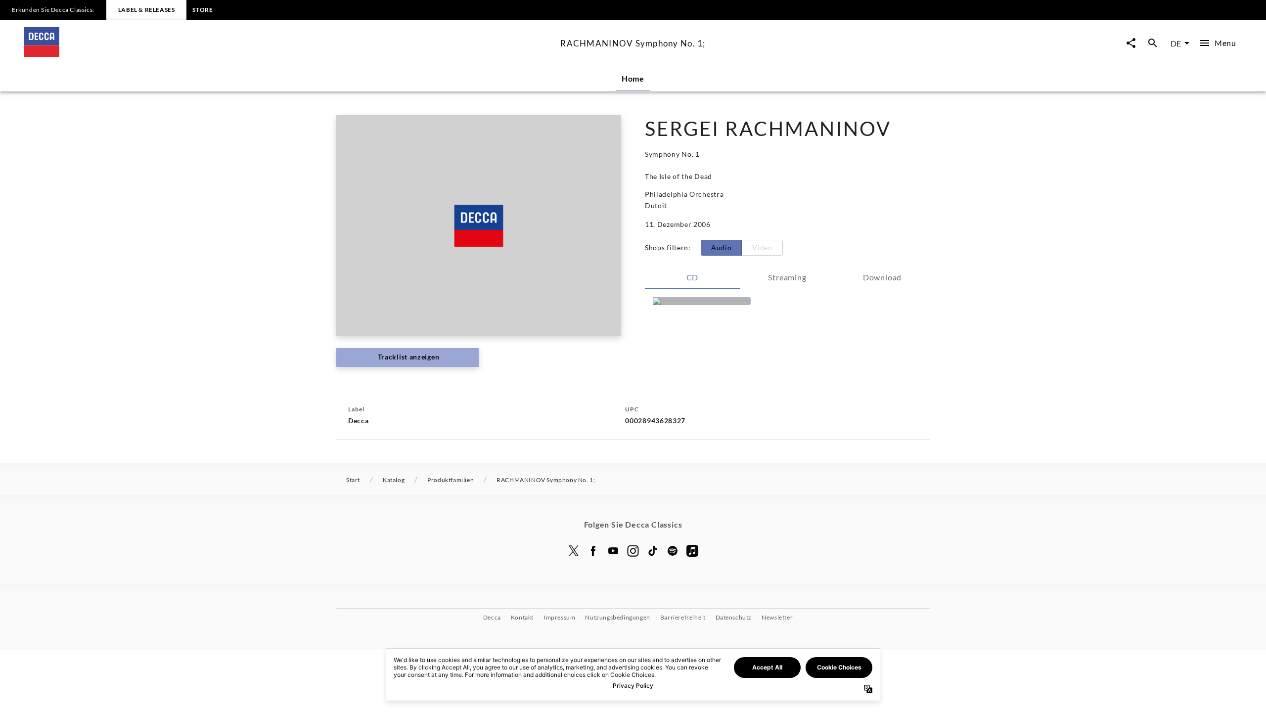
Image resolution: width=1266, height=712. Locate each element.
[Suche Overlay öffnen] (1153, 43)
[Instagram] (633, 551)
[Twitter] (574, 551)
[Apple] (692, 551)
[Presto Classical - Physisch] (702, 301)
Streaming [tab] (787, 277)
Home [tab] (633, 78)
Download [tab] (882, 277)
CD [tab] (692, 277)
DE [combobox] (1176, 43)
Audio (721, 247)
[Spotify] (672, 551)
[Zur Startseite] (288, 53)
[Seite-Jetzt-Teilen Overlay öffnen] (1131, 43)
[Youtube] (613, 551)
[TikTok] (653, 551)
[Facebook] (593, 551)
